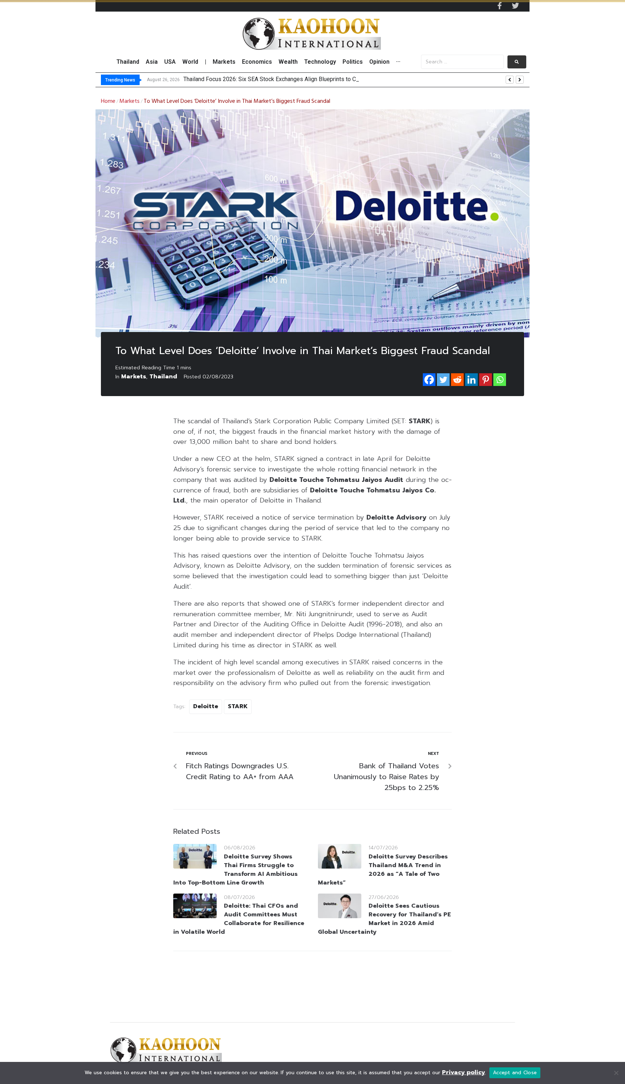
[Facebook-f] (499, 6)
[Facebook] (429, 379)
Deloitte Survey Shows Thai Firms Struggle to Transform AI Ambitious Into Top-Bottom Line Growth (235, 869)
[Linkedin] (471, 379)
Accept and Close (515, 1072)
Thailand (163, 376)
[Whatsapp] (499, 379)
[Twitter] (515, 6)
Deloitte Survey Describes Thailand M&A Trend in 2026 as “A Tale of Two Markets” (383, 869)
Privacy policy (463, 1072)
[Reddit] (457, 379)
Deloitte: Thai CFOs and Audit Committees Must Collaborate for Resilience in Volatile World (238, 919)
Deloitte (205, 706)
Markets (129, 101)
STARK (238, 706)
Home (108, 101)
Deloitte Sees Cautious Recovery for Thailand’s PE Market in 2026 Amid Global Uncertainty (384, 919)
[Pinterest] (485, 379)
